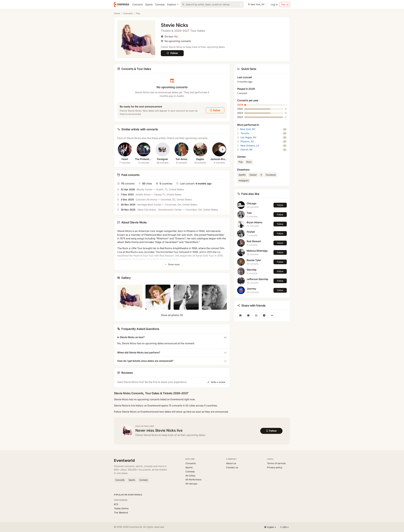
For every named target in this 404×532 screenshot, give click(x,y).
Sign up (285, 4)
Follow (280, 205)
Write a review (217, 382)
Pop (138, 13)
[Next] (222, 149)
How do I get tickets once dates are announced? (145, 360)
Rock (248, 162)
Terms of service (276, 463)
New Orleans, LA (250, 145)
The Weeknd (121, 512)
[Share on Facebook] (240, 315)
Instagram (244, 180)
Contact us (232, 467)
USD (283, 527)
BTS (116, 504)
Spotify (242, 175)
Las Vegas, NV (248, 137)
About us (231, 463)
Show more (173, 264)
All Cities (190, 475)
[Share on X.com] (248, 315)
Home (117, 13)
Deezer (253, 175)
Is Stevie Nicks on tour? (131, 337)
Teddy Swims (121, 508)
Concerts (137, 4)
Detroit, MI (246, 149)
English (270, 527)
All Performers (193, 479)
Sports (149, 4)
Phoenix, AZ (247, 141)
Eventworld (124, 460)
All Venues (191, 483)
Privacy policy (274, 467)
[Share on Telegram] (264, 315)
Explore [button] (171, 4)
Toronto (245, 133)
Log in (274, 4)
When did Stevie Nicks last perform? (138, 352)
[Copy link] (272, 315)
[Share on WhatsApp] (256, 315)
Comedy (160, 4)
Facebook (271, 175)
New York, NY (247, 129)
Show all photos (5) (172, 315)
